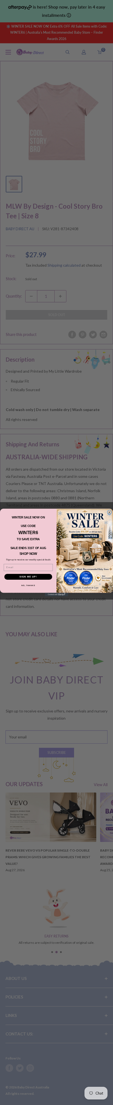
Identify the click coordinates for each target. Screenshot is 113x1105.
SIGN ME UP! (28, 577)
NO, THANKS (28, 585)
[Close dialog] (109, 512)
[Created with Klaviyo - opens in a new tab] (56, 595)
